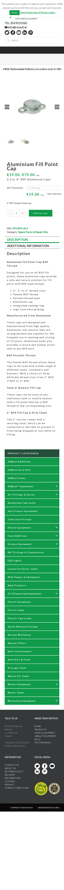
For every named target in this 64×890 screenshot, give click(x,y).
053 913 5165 (19, 23)
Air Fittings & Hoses (21, 494)
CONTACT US (12, 765)
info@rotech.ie (17, 27)
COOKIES (10, 781)
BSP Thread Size (15, 187)
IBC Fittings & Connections (26, 552)
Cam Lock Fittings (20, 519)
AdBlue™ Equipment (21, 486)
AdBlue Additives (19, 461)
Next (57, 107)
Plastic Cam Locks (20, 618)
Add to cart (40, 213)
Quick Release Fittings (23, 626)
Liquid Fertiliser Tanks (23, 568)
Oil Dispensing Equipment (25, 593)
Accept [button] (14, 12)
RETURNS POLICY (14, 771)
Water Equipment (19, 684)
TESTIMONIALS (42, 742)
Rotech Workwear (19, 634)
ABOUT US (10, 768)
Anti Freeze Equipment (23, 511)
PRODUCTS (40, 729)
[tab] (32, 240)
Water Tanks (16, 692)
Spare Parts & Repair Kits (33, 232)
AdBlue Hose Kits (19, 470)
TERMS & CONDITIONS (17, 787)
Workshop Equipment (22, 700)
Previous (7, 107)
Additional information (28, 246)
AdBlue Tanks (16, 478)
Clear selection (54, 193)
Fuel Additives (17, 535)
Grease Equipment (20, 544)
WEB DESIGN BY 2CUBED (48, 807)
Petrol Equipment (19, 601)
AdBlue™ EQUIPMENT (45, 736)
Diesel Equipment (19, 527)
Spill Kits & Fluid (19, 659)
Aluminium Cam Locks (22, 503)
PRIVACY (9, 784)
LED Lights (15, 560)
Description (17, 239)
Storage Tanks (17, 667)
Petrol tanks (16, 610)
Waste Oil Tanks (18, 676)
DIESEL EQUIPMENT (44, 732)
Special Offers (17, 643)
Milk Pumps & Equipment (24, 577)
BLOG (37, 739)
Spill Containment (20, 651)
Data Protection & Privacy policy (37, 12)
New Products (17, 585)
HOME (37, 726)
